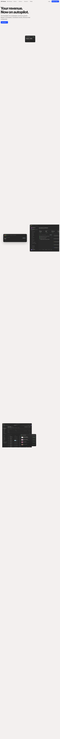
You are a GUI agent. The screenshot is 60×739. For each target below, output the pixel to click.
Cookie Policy (50, 737)
